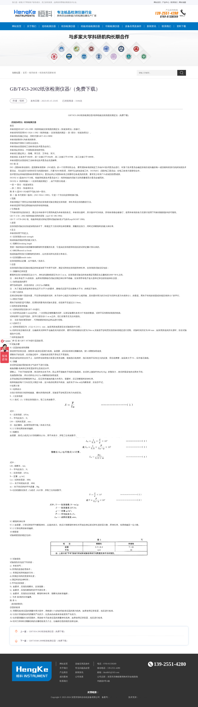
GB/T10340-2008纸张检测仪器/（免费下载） (48, 641)
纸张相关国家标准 (48, 73)
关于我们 (31, 26)
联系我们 (174, 2)
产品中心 (165, 2)
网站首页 (157, 2)
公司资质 (79, 677)
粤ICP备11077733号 (119, 697)
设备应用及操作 (133, 26)
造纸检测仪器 (49, 26)
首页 (25, 73)
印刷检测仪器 (112, 26)
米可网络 (143, 697)
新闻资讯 (151, 26)
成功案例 (64, 677)
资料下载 (181, 26)
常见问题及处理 (82, 668)
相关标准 (33, 73)
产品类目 (64, 672)
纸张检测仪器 (68, 26)
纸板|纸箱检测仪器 (90, 26)
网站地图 (182, 2)
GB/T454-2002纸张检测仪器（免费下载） (47, 631)
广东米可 (104, 692)
